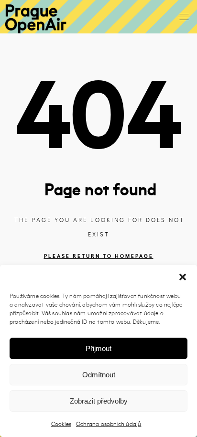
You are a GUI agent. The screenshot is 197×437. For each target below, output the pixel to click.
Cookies (61, 423)
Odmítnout (98, 375)
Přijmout (98, 348)
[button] (182, 277)
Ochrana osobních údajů (108, 423)
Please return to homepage (98, 256)
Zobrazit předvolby (99, 401)
